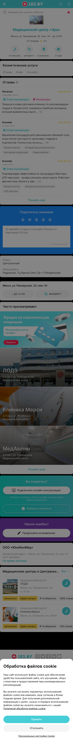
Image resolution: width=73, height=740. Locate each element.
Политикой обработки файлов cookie (24, 708)
